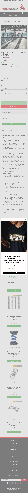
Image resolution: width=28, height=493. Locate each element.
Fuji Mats (13, 19)
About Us (14, 454)
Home (3, 19)
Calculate (14, 123)
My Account (14, 443)
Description (4, 130)
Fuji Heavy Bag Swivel (14, 382)
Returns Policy (14, 470)
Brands (8, 19)
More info (11, 64)
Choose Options (14, 361)
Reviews (11, 130)
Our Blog (14, 456)
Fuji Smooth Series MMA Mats (10, 150)
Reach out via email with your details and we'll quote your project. (13, 211)
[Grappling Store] (14, 6)
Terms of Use (14, 464)
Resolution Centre (14, 449)
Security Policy (14, 473)
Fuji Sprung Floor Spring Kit (14, 347)
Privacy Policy (14, 467)
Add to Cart (14, 290)
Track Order (14, 446)
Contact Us (14, 459)
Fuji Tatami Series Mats (18, 148)
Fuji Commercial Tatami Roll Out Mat (12, 21)
